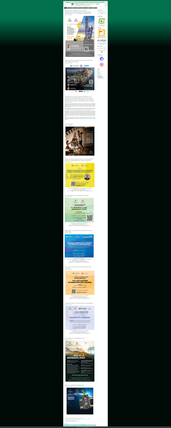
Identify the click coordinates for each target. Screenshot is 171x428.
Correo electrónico (69, 14)
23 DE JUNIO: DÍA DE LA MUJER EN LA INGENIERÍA (73, 419)
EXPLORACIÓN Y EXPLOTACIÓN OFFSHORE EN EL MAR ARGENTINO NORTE (79, 61)
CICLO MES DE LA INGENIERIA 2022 (74, 338)
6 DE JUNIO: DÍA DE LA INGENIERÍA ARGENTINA (72, 421)
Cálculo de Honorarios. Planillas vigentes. (102, 25)
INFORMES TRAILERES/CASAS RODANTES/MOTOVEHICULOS (101, 37)
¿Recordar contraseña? (101, 78)
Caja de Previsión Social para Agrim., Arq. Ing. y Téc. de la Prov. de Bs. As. (102, 44)
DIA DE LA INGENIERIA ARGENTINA (74, 385)
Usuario (98, 70)
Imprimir (66, 14)
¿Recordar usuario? (100, 77)
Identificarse (100, 76)
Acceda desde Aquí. (102, 11)
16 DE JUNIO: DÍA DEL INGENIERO (70, 420)
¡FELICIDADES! (69, 124)
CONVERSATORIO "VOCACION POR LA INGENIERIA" (79, 303)
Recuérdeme (98, 74)
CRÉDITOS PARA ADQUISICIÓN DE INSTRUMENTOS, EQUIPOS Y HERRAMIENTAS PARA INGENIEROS (79, 160)
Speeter (87, 427)
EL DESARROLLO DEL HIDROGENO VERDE (76, 195)
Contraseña (98, 72)
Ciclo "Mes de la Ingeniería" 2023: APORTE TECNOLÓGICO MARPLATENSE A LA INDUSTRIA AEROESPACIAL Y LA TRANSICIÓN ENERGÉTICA (78, 12)
